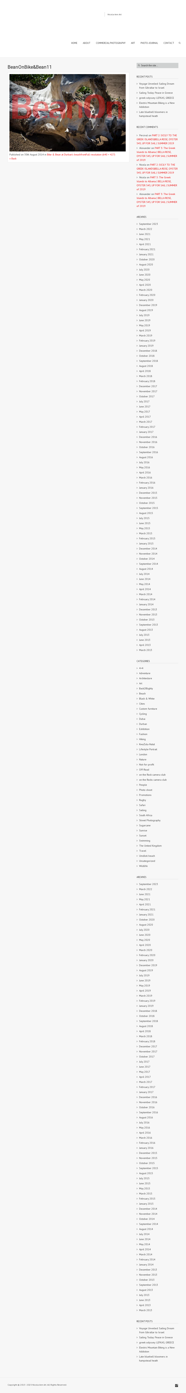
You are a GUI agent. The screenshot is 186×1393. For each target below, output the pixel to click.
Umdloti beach (147, 855)
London (143, 754)
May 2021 (144, 239)
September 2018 (148, 361)
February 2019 (147, 340)
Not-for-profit (146, 764)
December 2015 (148, 492)
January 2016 (146, 487)
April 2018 (145, 371)
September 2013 (148, 624)
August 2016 (146, 457)
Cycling (143, 713)
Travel (142, 850)
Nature (142, 759)
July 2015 (144, 518)
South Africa (145, 815)
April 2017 (145, 416)
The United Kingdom (150, 845)
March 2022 (145, 229)
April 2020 (145, 284)
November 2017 (148, 391)
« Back (12, 158)
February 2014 (147, 599)
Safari (142, 805)
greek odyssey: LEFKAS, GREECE (156, 97)
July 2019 (144, 315)
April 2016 (145, 472)
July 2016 (144, 462)
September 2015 (148, 508)
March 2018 (145, 376)
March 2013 (145, 650)
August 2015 (146, 513)
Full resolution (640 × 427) (100, 154)
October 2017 (147, 396)
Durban (143, 724)
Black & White (147, 698)
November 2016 (148, 442)
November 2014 (148, 553)
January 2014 (146, 604)
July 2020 (144, 269)
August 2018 (146, 366)
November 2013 (148, 614)
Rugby (142, 800)
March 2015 (145, 533)
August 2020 (146, 264)
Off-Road (144, 769)
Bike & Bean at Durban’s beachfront (66, 154)
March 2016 (145, 477)
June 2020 (144, 274)
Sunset (142, 835)
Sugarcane (145, 825)
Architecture (145, 678)
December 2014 (148, 548)
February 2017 (147, 426)
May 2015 (144, 528)
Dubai (142, 719)
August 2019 (146, 310)
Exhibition (144, 729)
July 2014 (144, 574)
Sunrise (143, 830)
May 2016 (144, 467)
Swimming (144, 840)
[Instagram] (176, 1385)
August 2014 (146, 568)
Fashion (143, 734)
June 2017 (144, 406)
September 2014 (148, 563)
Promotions (145, 795)
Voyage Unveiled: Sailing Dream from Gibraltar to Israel (156, 85)
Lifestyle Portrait (148, 749)
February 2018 (147, 381)
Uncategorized (147, 861)
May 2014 (144, 584)
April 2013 (145, 645)
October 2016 (147, 447)
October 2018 (147, 355)
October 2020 (147, 259)
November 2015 (148, 497)
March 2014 (145, 594)
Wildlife (143, 866)
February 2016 (147, 482)
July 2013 (144, 634)
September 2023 (148, 224)
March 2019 (145, 335)
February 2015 (147, 538)
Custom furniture (148, 708)
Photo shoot (145, 790)
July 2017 (144, 401)
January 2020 (146, 300)
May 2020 (144, 279)
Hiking (142, 739)
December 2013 (148, 609)
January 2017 (146, 432)
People (143, 784)
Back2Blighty (146, 688)
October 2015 (147, 503)
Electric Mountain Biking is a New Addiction (157, 105)
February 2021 (147, 249)
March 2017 (145, 421)
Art (140, 683)
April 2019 (145, 330)
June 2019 (144, 320)
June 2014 (144, 579)
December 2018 (148, 350)
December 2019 (148, 305)
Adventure (144, 673)
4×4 (141, 668)
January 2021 (146, 254)
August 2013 (146, 629)
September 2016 (148, 452)
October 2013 (147, 619)
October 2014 (147, 558)
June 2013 (144, 640)
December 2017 (148, 386)
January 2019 (146, 345)
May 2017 (144, 411)
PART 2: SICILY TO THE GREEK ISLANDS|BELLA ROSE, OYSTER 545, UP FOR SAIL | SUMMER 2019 (157, 139)
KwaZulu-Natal (147, 744)
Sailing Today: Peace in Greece (156, 92)
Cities (142, 703)
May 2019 (144, 325)
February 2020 (147, 295)
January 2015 (146, 543)
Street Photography (150, 820)
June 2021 (144, 234)
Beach (142, 693)
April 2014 (145, 589)
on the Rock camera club (152, 774)
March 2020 (145, 289)
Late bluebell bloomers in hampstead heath (153, 114)
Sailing (142, 810)
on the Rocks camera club (153, 779)
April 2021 (145, 244)
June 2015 (144, 523)
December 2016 (148, 437)
